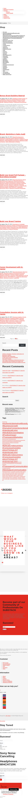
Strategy (5, 68)
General (5, 53)
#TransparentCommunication (15, 466)
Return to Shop (13, 789)
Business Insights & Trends (14, 101)
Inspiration (5, 56)
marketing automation (5, 477)
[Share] (3, 796)
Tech (4, 70)
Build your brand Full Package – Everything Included (13, 176)
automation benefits (19, 471)
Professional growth (12, 323)
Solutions (5, 67)
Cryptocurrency (6, 45)
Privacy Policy (6, 680)
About (4, 14)
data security (12, 474)
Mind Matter (5, 61)
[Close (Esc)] (4, 796)
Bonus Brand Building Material (12, 96)
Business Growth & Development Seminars (10, 183)
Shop (4, 668)
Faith (4, 50)
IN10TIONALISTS (7, 55)
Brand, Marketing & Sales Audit (12, 134)
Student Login (6, 18)
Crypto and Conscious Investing (10, 357)
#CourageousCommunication (7, 440)
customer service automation (19, 472)
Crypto (4, 44)
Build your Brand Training (10, 221)
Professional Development (20, 102)
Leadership (5, 57)
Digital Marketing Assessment (12, 140)
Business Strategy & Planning (11, 185)
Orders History (6, 665)
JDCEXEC (7, 489)
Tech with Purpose (6, 358)
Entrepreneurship (7, 49)
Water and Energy (7, 74)
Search (4, 343)
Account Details (6, 664)
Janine (3, 98)
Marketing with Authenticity (8, 356)
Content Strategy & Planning (12, 139)
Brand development (17, 179)
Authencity (5, 39)
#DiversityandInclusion (6, 442)
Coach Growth (9, 13)
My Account (5, 662)
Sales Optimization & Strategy (13, 141)
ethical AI (3, 475)
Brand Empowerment (11, 182)
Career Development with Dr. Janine (11, 268)
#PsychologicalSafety (18, 463)
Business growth (10, 138)
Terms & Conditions (7, 681)
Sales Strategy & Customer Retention (9, 229)
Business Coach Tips (8, 40)
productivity (19, 477)
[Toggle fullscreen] (1, 796)
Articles (8, 12)
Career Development (8, 43)
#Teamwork (4, 464)
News (4, 677)
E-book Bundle (22, 185)
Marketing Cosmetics (8, 9)
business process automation (9, 472)
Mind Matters (6, 62)
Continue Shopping (8, 794)
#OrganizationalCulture (10, 463)
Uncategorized (6, 73)
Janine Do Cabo (6, 370)
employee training (21, 474)
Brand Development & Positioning (13, 180)
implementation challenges (12, 475)
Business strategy (14, 274)
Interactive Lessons (8, 278)
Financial (5, 52)
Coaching (12, 275)
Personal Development (8, 64)
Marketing (5, 60)
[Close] (0, 778)
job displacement (22, 476)
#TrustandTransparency (6, 468)
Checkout (5, 667)
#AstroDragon (4, 421)
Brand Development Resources (14, 99)
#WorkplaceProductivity (6, 471)
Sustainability (6, 69)
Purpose (5, 66)
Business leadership (14, 184)
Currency (5, 46)
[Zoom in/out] (0, 796)
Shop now (2, 775)
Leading (5, 58)
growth (7, 475)
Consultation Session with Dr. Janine (12, 313)
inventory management (9, 476)
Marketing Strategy (8, 102)
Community (6, 16)
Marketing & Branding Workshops (17, 188)
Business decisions (7, 41)
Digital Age (5, 47)
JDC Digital (8, 715)
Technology (5, 72)
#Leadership (4, 463)
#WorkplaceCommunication (14, 470)
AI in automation (13, 471)
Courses (5, 10)
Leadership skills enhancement (7, 321)
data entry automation (6, 474)
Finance (5, 51)
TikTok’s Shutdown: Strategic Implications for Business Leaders (15, 409)
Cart (4, 666)
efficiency (15, 474)
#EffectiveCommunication (14, 442)
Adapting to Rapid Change (19, 98)
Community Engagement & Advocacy (9, 226)
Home (4, 8)
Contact (5, 15)
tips (3, 480)
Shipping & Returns (7, 682)
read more (2, 114)
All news (5, 32)
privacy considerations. (13, 477)
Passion (5, 63)
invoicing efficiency (16, 476)
